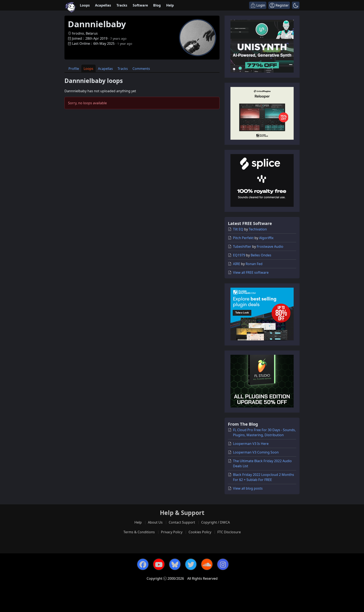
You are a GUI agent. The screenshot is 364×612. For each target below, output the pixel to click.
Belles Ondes (261, 255)
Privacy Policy (171, 532)
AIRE (236, 263)
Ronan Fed (254, 263)
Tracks (121, 5)
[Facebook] (143, 564)
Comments (141, 68)
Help (170, 5)
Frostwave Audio (270, 246)
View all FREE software (251, 272)
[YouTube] (159, 564)
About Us (155, 522)
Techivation (258, 229)
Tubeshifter (242, 246)
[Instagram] (223, 564)
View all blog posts (248, 488)
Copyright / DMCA (215, 522)
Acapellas (103, 5)
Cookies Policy (200, 532)
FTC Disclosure (229, 532)
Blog (157, 5)
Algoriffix (266, 238)
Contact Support (182, 522)
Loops (85, 5)
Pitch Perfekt (243, 238)
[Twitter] (191, 564)
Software (140, 5)
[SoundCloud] (207, 564)
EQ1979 (239, 255)
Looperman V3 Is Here (251, 443)
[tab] (73, 68)
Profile (73, 68)
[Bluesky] (175, 564)
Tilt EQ (238, 229)
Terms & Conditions (139, 532)
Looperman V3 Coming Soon (256, 452)
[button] (296, 5)
